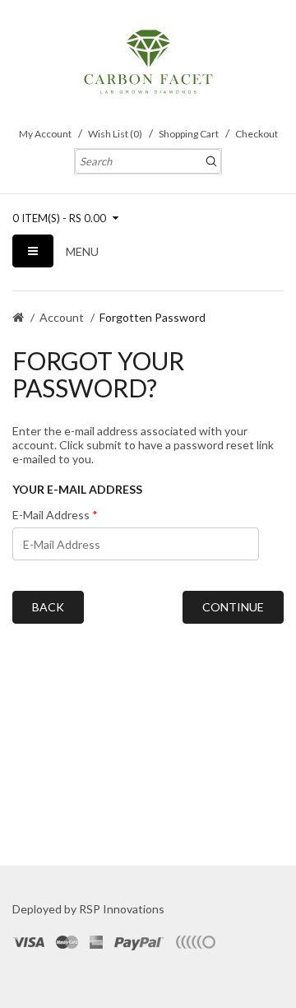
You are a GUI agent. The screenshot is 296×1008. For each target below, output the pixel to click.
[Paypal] (139, 942)
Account (61, 317)
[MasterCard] (67, 942)
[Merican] (96, 942)
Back (48, 607)
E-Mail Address (51, 515)
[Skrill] (194, 942)
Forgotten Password (152, 317)
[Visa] (29, 942)
